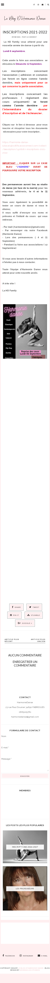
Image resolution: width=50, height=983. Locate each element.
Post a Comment (29, 37)
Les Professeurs (25, 889)
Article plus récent (12, 640)
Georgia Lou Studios (30, 970)
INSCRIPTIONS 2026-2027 (25, 847)
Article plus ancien (38, 640)
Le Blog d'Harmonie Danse (30, 968)
